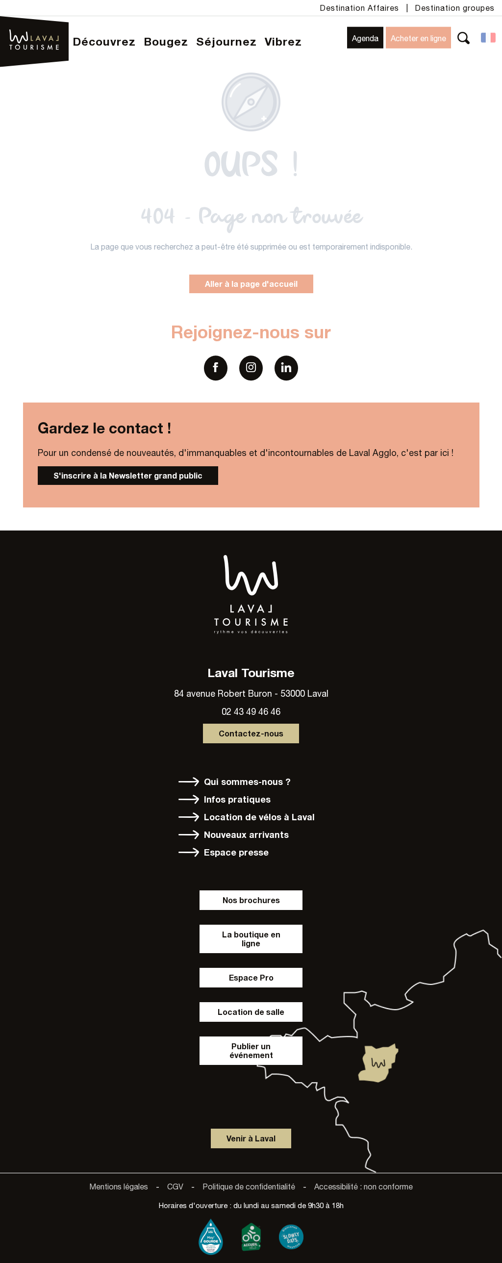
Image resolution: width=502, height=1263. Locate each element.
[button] (463, 37)
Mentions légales (118, 1186)
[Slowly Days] (291, 1234)
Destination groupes (455, 7)
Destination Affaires (359, 7)
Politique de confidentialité (248, 1186)
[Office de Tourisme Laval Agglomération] (34, 26)
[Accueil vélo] (251, 1234)
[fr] (489, 38)
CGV (175, 1186)
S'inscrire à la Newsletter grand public (127, 475)
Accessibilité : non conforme (363, 1186)
